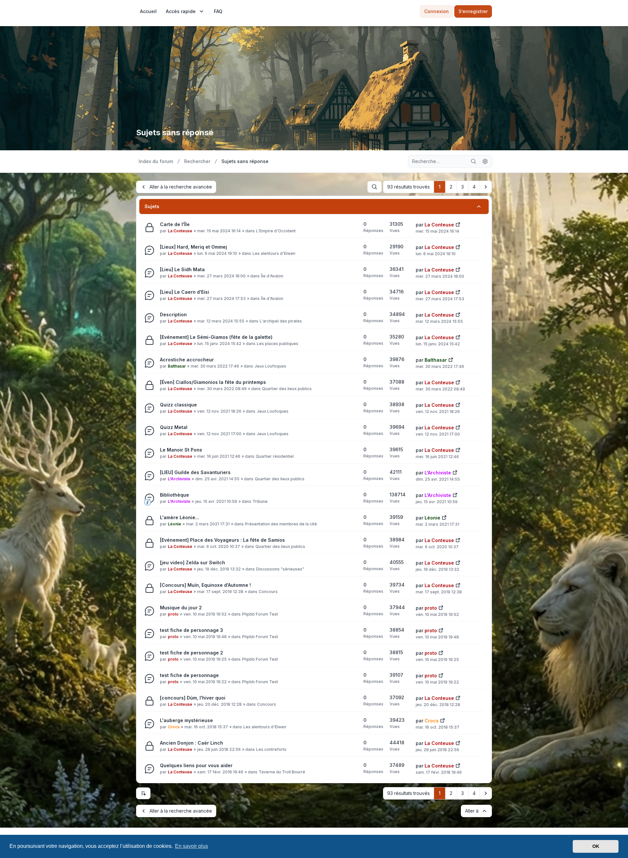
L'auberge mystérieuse (186, 720)
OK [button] (595, 846)
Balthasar (177, 366)
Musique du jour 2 (181, 607)
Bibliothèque (174, 495)
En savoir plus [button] (191, 846)
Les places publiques (277, 343)
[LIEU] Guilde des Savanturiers (195, 472)
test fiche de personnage (189, 675)
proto (173, 614)
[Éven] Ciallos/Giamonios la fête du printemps (213, 382)
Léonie (174, 523)
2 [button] (451, 187)
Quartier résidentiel (275, 456)
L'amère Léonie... (179, 517)
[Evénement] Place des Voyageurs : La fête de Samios (222, 540)
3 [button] (462, 187)
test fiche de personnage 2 (191, 652)
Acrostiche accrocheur (187, 359)
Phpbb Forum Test (260, 614)
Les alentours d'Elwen (274, 253)
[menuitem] (148, 11)
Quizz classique (178, 404)
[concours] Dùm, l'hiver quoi (192, 698)
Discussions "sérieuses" (280, 569)
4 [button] (474, 187)
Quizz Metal (173, 427)
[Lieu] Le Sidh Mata (182, 269)
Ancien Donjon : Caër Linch (191, 743)
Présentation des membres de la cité (281, 523)
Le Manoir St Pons (181, 450)
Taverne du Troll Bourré (282, 771)
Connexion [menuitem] (436, 11)
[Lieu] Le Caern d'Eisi (184, 292)
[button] (486, 187)
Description (173, 314)
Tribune (260, 501)
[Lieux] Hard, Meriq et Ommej (193, 247)
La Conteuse (180, 230)
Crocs (174, 726)
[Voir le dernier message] (458, 224)
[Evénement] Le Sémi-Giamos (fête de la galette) (216, 337)
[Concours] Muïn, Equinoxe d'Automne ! (205, 585)
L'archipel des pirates (281, 321)
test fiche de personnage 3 (191, 630)
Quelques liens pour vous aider (196, 765)
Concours (268, 591)
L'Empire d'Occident (276, 230)
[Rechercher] (473, 161)
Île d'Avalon (272, 275)
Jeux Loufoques (270, 366)
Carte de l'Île (175, 224)
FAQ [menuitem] (218, 11)
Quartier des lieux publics (287, 388)
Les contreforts (271, 749)
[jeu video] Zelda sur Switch (192, 562)
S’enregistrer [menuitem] (473, 11)
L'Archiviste (179, 478)
